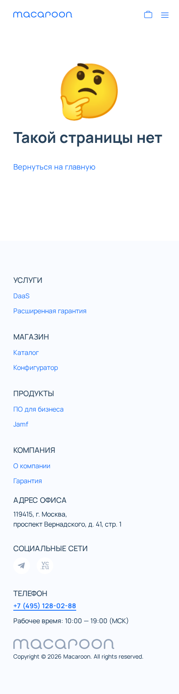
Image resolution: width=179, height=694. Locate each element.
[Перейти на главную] (43, 14)
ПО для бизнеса (38, 409)
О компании (31, 465)
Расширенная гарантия (50, 310)
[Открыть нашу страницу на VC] (45, 565)
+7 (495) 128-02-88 (44, 605)
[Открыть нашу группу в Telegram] (21, 565)
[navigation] (89, 644)
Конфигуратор (35, 367)
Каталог (26, 352)
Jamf (20, 424)
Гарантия (27, 480)
